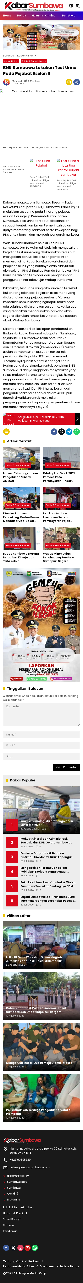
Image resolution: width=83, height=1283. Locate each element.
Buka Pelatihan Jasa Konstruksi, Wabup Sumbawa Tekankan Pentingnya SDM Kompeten (48, 884)
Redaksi (34, 1261)
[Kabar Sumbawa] (34, 5)
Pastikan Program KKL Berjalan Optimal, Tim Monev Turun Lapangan (46, 855)
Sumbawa (14, 1188)
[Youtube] (28, 1248)
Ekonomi (8, 1225)
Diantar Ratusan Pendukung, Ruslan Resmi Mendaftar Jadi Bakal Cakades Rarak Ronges (21, 517)
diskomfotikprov (18, 1176)
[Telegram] (69, 431)
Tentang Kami (13, 1261)
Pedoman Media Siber (18, 1266)
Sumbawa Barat (18, 1182)
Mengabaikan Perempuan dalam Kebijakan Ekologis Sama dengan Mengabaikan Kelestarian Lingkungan (47, 870)
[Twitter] (61, 431)
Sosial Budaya (12, 1219)
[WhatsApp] (76, 431)
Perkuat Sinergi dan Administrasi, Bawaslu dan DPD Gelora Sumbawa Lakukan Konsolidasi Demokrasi (45, 840)
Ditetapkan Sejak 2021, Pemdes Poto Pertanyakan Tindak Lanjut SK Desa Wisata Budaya (59, 477)
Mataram (13, 1199)
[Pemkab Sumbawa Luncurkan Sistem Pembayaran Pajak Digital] (61, 498)
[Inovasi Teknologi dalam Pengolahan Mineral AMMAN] (21, 458)
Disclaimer (47, 1266)
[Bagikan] (76, 82)
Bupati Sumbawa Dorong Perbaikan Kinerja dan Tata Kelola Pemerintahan (21, 557)
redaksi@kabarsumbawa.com (30, 1167)
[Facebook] (54, 431)
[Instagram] (20, 1248)
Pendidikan (10, 1231)
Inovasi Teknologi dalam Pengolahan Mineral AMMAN (20, 477)
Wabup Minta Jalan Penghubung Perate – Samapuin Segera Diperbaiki (58, 557)
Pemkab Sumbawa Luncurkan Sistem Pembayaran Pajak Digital (56, 517)
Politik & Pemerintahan (34, 61)
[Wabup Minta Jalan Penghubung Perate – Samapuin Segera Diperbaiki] (61, 538)
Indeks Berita (69, 1266)
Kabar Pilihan (11, 61)
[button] (71, 5)
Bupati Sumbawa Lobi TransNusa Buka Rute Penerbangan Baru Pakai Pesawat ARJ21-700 (48, 899)
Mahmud (17, 81)
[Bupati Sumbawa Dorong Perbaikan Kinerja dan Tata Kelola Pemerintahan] (21, 538)
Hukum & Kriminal (15, 1213)
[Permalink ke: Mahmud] (7, 82)
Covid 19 (12, 1194)
